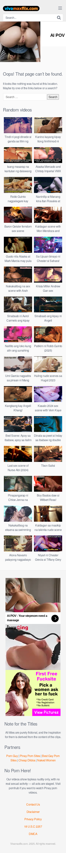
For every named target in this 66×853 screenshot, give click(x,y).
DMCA (33, 834)
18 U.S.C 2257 (33, 826)
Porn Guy (12, 756)
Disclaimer (33, 812)
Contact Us (33, 804)
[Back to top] (60, 844)
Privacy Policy (33, 819)
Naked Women (46, 760)
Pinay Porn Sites (30, 756)
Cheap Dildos (27, 760)
